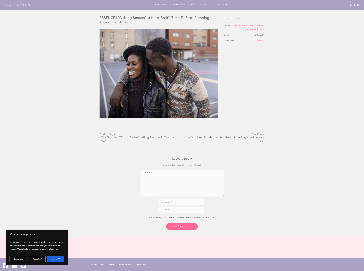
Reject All (37, 259)
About (103, 265)
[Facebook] (355, 5)
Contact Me (140, 265)
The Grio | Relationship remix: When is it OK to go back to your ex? (224, 139)
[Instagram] (358, 5)
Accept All (55, 259)
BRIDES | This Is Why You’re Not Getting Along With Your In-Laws (137, 139)
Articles (261, 41)
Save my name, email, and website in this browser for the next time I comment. (183, 218)
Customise (18, 259)
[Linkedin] (351, 5)
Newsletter (124, 265)
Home (94, 265)
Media (112, 265)
